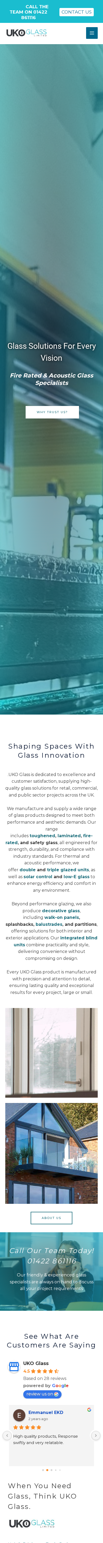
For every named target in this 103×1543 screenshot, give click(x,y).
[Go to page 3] (55, 1470)
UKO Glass (36, 1363)
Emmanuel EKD (46, 1412)
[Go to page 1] (47, 1470)
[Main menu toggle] (92, 33)
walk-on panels (61, 917)
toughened (42, 835)
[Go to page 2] (52, 1470)
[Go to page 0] (43, 1470)
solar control (38, 876)
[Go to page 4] (59, 1470)
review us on (39, 1393)
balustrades (49, 924)
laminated (69, 835)
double (28, 869)
